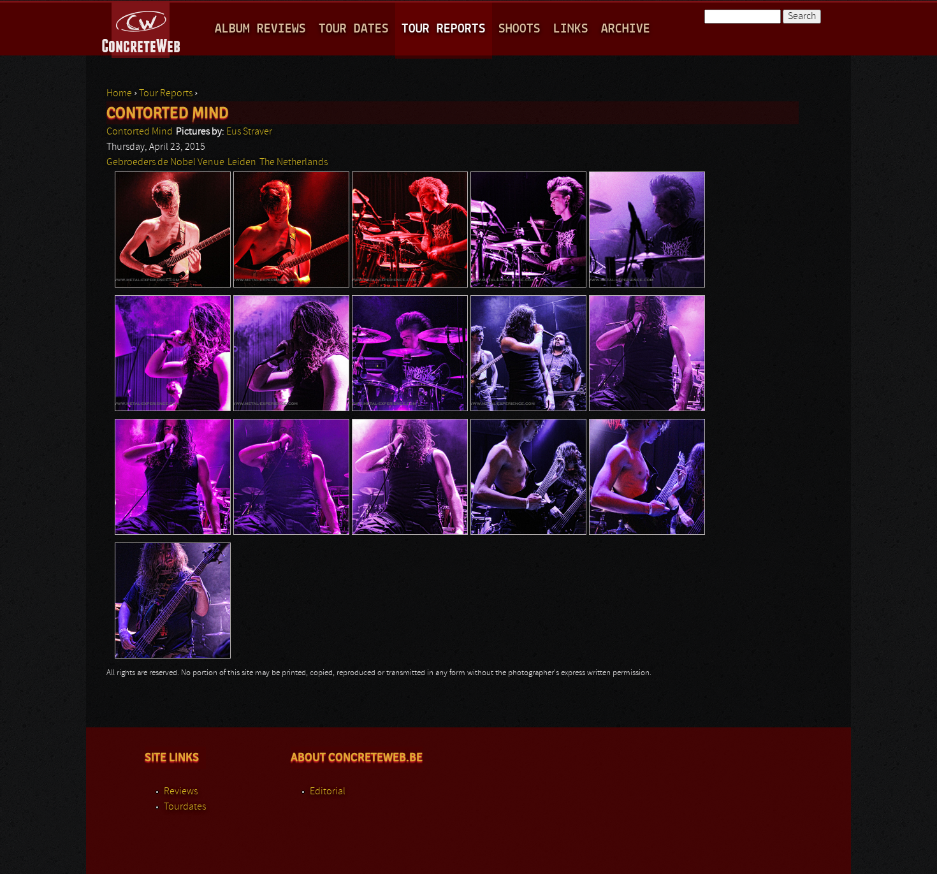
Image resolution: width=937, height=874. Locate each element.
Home (119, 94)
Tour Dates (354, 29)
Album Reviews (260, 29)
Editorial (327, 792)
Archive (625, 29)
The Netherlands (293, 162)
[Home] (142, 28)
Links (570, 29)
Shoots (519, 29)
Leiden (242, 162)
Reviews (181, 792)
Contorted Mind (139, 132)
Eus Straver (249, 132)
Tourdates (185, 807)
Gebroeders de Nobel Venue (165, 162)
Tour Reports (444, 29)
